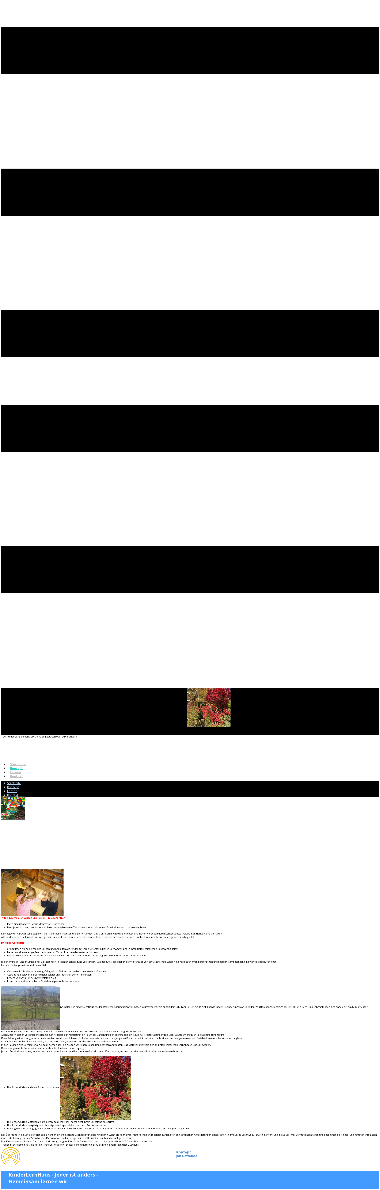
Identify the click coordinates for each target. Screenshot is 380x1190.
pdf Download (187, 1154)
